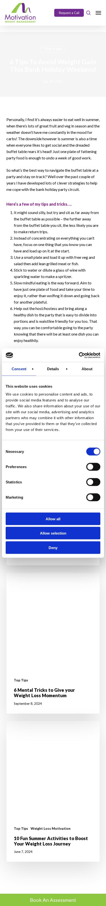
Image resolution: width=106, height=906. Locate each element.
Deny (53, 547)
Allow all (53, 519)
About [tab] (87, 369)
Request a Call (69, 13)
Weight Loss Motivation (51, 828)
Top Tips (53, 49)
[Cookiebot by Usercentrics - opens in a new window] (78, 355)
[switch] (93, 467)
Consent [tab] (19, 369)
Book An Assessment (53, 900)
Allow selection (53, 533)
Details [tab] (53, 369)
